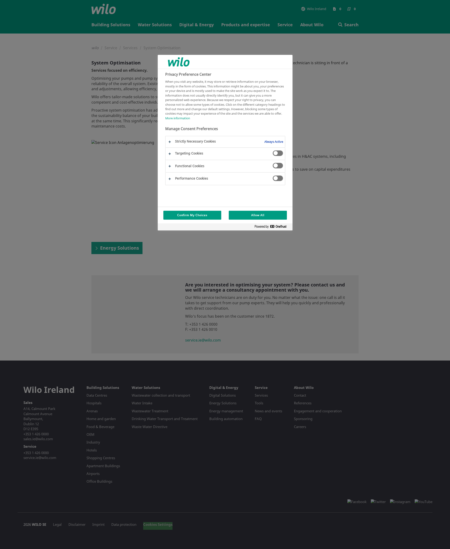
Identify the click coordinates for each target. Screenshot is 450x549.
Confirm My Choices (192, 215)
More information (177, 118)
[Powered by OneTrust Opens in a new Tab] (272, 227)
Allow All (257, 215)
